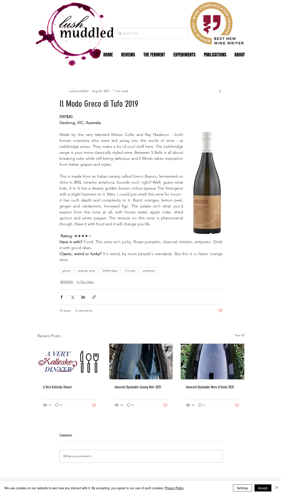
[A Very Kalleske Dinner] (69, 361)
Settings (242, 488)
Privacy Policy (174, 488)
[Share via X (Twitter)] (72, 297)
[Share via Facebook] (61, 297)
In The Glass (85, 282)
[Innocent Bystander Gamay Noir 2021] (141, 361)
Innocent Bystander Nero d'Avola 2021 (210, 387)
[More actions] (220, 91)
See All (240, 335)
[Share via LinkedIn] (83, 297)
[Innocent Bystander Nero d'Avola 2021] (212, 361)
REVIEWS (66, 282)
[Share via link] (94, 297)
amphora (149, 271)
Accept (263, 488)
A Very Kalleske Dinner (57, 387)
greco (66, 271)
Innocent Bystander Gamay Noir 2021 (138, 387)
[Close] (276, 487)
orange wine (86, 271)
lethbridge (110, 271)
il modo (130, 271)
